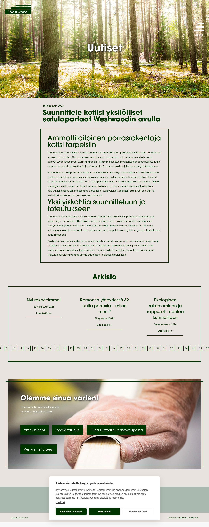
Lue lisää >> (43, 313)
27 (135, 348)
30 (157, 348)
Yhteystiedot (34, 430)
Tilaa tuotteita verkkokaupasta (116, 430)
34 (186, 348)
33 (178, 348)
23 (107, 348)
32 (171, 348)
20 (85, 348)
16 (56, 348)
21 (92, 348)
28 (143, 348)
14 (42, 348)
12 (28, 348)
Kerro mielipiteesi (39, 449)
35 (193, 348)
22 (99, 348)
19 (78, 348)
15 (49, 348)
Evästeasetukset (138, 511)
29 (150, 348)
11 (20, 348)
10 (13, 348)
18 (71, 348)
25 (121, 348)
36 (200, 348)
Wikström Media (190, 517)
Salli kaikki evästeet (71, 511)
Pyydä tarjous (68, 430)
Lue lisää (60, 502)
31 (164, 348)
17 (64, 348)
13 (35, 348)
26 (128, 348)
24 (114, 348)
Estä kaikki (104, 511)
